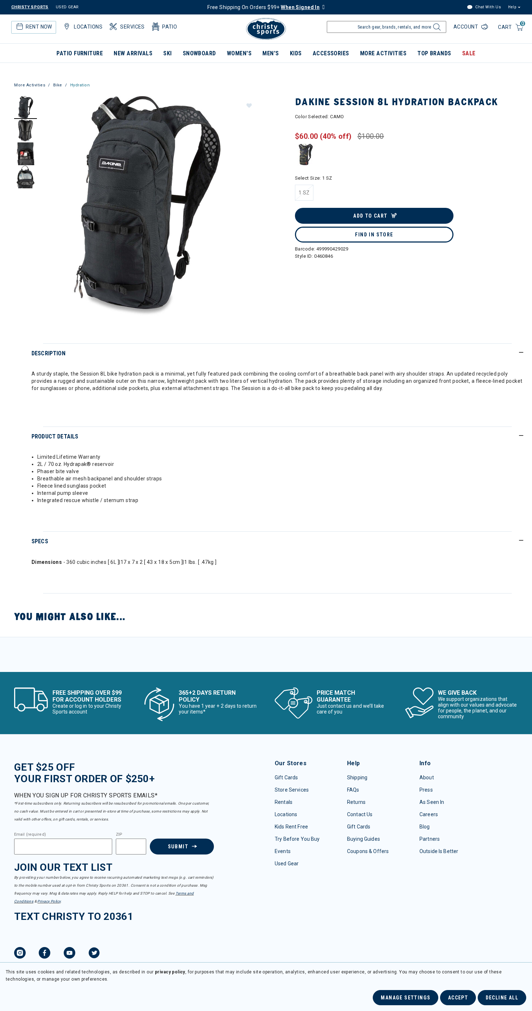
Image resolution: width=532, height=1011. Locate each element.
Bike (57, 85)
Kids (296, 53)
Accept (458, 998)
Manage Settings (405, 998)
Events (283, 851)
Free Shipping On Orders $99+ (263, 7)
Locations (286, 814)
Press (426, 790)
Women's (239, 53)
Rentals (283, 802)
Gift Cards (286, 777)
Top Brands (434, 53)
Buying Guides (363, 839)
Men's (270, 53)
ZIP (119, 834)
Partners (429, 839)
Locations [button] (88, 27)
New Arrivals (133, 53)
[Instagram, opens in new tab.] (20, 954)
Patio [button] (169, 27)
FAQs (353, 790)
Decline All (502, 998)
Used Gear (287, 863)
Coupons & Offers (368, 851)
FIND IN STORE (374, 234)
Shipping (357, 777)
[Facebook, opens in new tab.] (44, 954)
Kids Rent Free (291, 827)
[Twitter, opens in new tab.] (94, 954)
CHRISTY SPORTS (29, 7)
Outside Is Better (438, 851)
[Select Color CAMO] (306, 154)
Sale (469, 53)
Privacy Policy (48, 901)
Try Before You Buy (297, 839)
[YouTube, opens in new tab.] (69, 954)
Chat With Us (487, 7)
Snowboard (199, 53)
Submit (178, 846)
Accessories (331, 53)
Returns (356, 802)
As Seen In (431, 802)
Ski (167, 53)
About (426, 777)
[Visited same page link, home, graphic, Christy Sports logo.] (266, 29)
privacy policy (170, 971)
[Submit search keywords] (436, 29)
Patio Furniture (79, 53)
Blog (424, 827)
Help (512, 7)
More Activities (383, 53)
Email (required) (30, 834)
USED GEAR (67, 7)
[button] (248, 105)
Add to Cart (370, 216)
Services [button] (132, 27)
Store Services (292, 790)
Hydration (80, 85)
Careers (428, 814)
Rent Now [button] (39, 27)
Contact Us (359, 814)
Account (466, 27)
